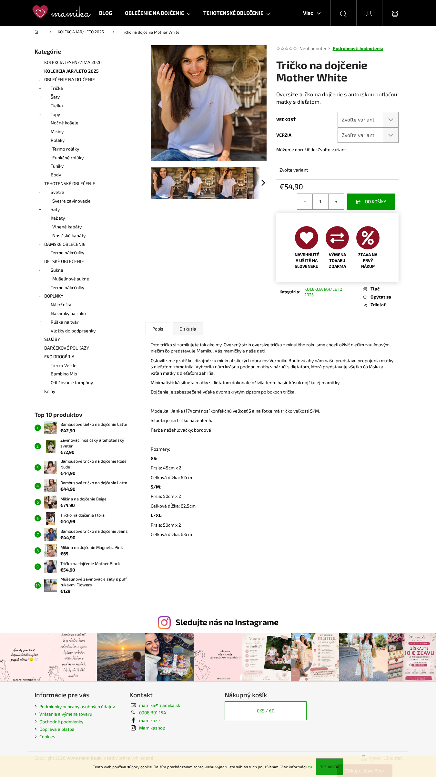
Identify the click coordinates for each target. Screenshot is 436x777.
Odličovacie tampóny (72, 382)
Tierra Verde (63, 365)
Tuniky (57, 166)
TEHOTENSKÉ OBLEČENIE (69, 183)
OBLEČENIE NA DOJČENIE (69, 79)
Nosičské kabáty (69, 235)
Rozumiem (329, 766)
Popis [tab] (157, 328)
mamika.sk (150, 720)
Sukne (57, 270)
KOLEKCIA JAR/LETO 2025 (71, 71)
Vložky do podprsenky (73, 330)
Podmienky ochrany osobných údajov (77, 706)
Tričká (57, 88)
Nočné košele (64, 122)
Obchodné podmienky (61, 721)
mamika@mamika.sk (159, 705)
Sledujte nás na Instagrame (227, 622)
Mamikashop (152, 727)
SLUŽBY (52, 339)
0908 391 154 (152, 712)
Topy (55, 114)
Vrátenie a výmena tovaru (65, 714)
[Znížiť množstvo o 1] (305, 201)
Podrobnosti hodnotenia (358, 48)
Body (56, 174)
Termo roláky (65, 149)
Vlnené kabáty (67, 226)
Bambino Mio (64, 373)
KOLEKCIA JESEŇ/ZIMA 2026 (73, 62)
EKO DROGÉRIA (59, 356)
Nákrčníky (61, 304)
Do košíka (376, 201)
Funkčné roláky (68, 157)
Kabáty (58, 218)
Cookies (47, 736)
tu (310, 766)
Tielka (57, 105)
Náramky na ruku (68, 313)
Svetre (57, 192)
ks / (265, 710)
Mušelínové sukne (70, 278)
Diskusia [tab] (187, 328)
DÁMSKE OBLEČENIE (65, 244)
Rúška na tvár (65, 322)
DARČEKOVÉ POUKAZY (66, 348)
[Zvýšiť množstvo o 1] (336, 201)
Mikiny (57, 131)
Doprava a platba (57, 729)
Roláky (58, 140)
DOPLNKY (53, 296)
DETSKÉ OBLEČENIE (64, 261)
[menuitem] (105, 13)
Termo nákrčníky (67, 252)
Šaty (55, 97)
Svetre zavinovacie (71, 201)
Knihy (49, 391)
